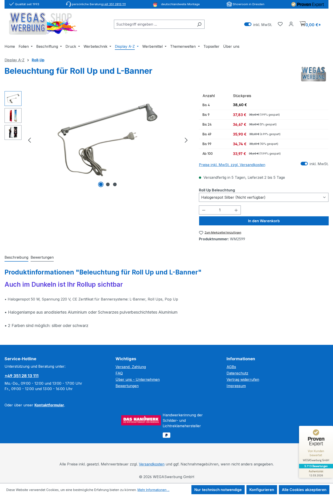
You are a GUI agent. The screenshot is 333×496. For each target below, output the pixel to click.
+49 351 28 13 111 (22, 375)
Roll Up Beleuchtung (217, 190)
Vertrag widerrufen (243, 379)
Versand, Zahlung (131, 367)
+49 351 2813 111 (114, 4)
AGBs (231, 367)
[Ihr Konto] (291, 23)
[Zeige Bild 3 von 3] (115, 184)
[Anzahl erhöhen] (236, 210)
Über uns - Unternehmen (138, 379)
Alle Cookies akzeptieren (304, 489)
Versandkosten (151, 464)
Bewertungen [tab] (42, 257)
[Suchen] (199, 24)
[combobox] (154, 24)
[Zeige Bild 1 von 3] (101, 184)
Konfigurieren (261, 489)
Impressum (236, 386)
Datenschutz (237, 373)
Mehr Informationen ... (153, 490)
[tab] (16, 257)
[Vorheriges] (29, 139)
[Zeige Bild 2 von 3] (108, 184)
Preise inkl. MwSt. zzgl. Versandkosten (232, 164)
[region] (97, 139)
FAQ (119, 373)
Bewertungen (127, 386)
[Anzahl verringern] (203, 210)
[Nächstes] (186, 139)
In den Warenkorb (264, 221)
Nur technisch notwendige (218, 489)
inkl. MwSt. (258, 24)
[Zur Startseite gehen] (43, 23)
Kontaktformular (49, 405)
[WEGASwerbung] (313, 74)
